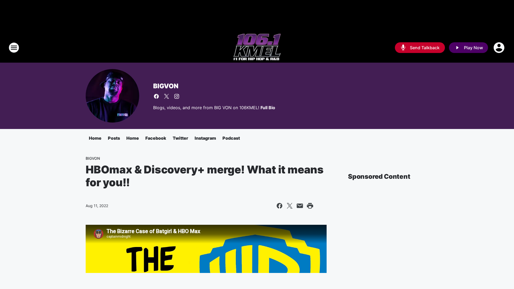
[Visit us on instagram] (176, 96)
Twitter (180, 138)
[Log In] (499, 47)
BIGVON (165, 86)
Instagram (205, 138)
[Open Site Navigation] (14, 47)
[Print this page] (310, 206)
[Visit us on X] (166, 96)
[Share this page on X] (289, 206)
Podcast (231, 138)
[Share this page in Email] (300, 206)
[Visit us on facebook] (156, 96)
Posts (114, 138)
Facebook (155, 138)
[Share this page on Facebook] (279, 206)
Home (95, 138)
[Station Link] (257, 48)
